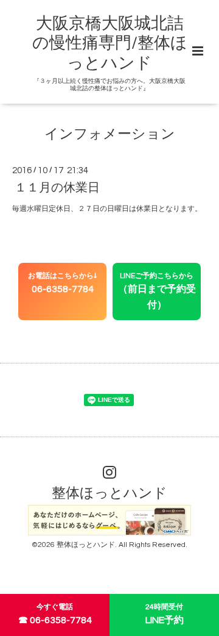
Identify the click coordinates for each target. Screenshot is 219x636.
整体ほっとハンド (109, 494)
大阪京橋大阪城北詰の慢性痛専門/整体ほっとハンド (109, 43)
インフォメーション (109, 134)
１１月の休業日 (57, 188)
